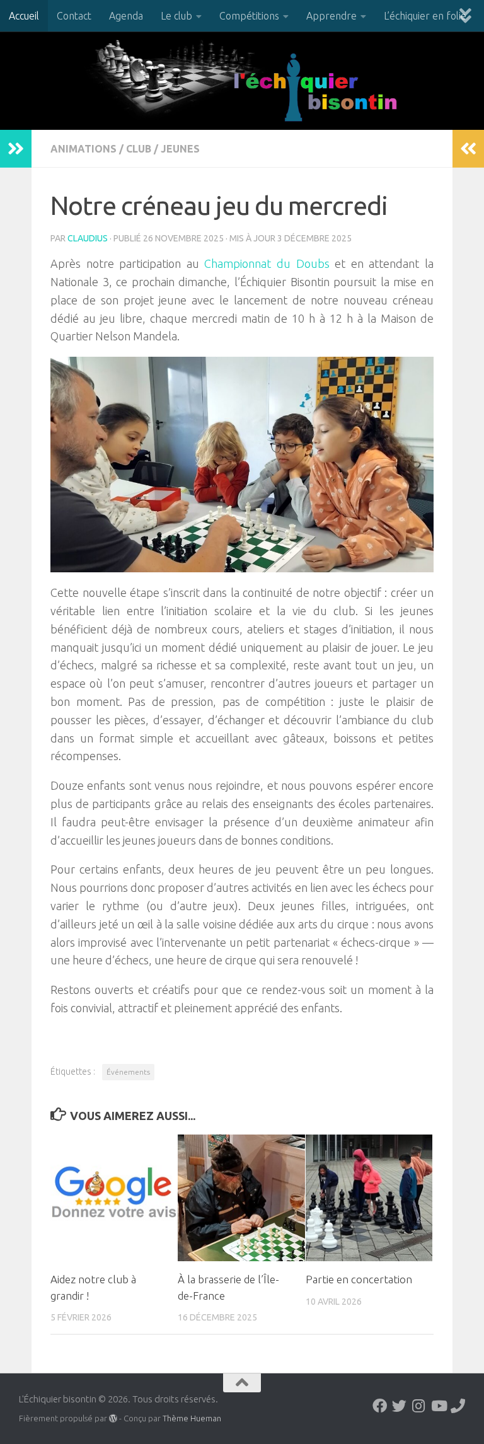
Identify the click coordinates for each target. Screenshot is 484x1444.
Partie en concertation (359, 1279)
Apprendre (331, 15)
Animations (83, 148)
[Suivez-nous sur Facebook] (379, 1406)
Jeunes (180, 148)
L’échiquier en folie (425, 15)
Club (138, 148)
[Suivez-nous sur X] (399, 1406)
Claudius (87, 238)
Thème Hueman (192, 1418)
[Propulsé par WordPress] (113, 1418)
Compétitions (249, 15)
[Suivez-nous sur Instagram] (419, 1406)
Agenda (126, 15)
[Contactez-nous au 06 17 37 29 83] (458, 1406)
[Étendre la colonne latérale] (16, 149)
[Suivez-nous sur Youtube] (438, 1406)
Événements (128, 1072)
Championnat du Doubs (266, 263)
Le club (176, 15)
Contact (74, 15)
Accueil (24, 15)
